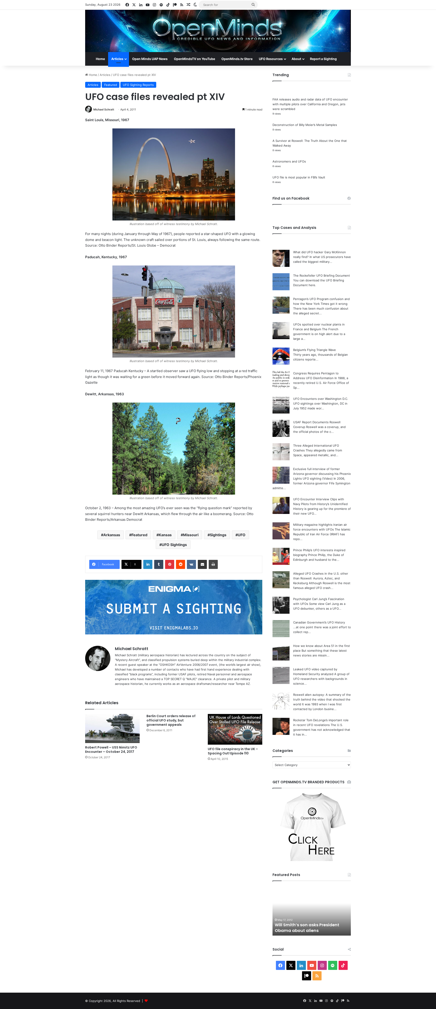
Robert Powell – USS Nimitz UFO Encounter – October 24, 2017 (111, 749)
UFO (241, 535)
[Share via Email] (202, 564)
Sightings (218, 535)
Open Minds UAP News (150, 59)
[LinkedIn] (147, 564)
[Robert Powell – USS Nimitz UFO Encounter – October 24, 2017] (112, 728)
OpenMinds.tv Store (237, 59)
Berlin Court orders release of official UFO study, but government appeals (171, 720)
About (296, 59)
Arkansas (111, 535)
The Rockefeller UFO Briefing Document (321, 275)
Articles (117, 59)
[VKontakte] (191, 564)
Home (100, 59)
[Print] (213, 564)
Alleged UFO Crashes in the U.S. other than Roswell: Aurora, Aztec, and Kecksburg (320, 578)
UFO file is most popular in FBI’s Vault (298, 177)
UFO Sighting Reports (138, 85)
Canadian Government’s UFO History (319, 622)
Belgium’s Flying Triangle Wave (314, 350)
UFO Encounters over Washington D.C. (320, 399)
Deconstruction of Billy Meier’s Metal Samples (304, 125)
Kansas (165, 535)
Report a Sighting (323, 59)
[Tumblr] (158, 564)
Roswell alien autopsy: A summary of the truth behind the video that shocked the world (322, 699)
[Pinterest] (169, 564)
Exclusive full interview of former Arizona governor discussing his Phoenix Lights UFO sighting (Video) (322, 473)
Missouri (190, 535)
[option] (311, 911)
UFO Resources (271, 59)
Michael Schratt (103, 109)
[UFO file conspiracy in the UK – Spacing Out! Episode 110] (235, 729)
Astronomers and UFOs (289, 161)
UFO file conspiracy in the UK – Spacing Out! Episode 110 (233, 751)
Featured (110, 85)
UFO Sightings (174, 544)
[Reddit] (180, 564)
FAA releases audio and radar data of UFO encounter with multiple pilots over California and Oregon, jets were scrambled (310, 104)
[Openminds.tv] (218, 31)
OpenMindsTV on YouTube (194, 59)
